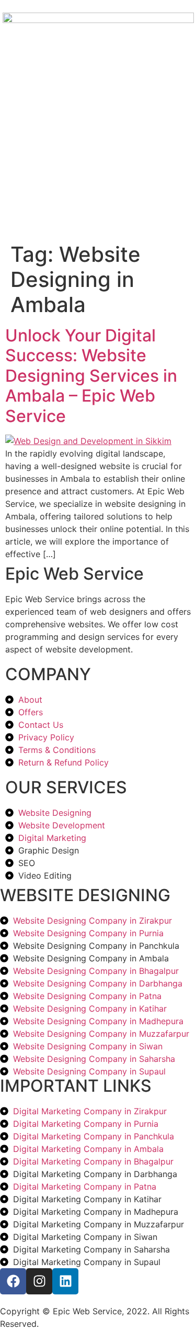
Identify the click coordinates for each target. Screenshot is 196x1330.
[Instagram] (39, 1281)
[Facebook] (13, 1281)
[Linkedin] (65, 1281)
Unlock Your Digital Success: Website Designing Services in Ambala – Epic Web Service (91, 375)
